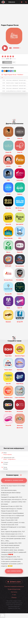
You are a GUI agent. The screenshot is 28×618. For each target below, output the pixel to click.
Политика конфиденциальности (14, 586)
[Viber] (11, 71)
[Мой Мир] (9, 71)
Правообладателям (14, 589)
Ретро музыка (7, 454)
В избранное (8, 62)
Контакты (14, 592)
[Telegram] (13, 71)
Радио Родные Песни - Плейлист (13, 74)
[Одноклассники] (4, 71)
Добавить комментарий (14, 480)
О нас (14, 594)
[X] (7, 71)
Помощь (14, 597)
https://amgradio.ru (9, 459)
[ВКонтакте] (2, 71)
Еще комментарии (14, 571)
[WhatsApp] (15, 71)
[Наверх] (2, 615)
